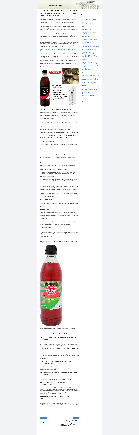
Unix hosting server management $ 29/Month (55, 10)
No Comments (42, 423)
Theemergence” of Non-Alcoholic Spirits (89, 56)
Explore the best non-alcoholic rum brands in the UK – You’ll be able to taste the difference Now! (90, 75)
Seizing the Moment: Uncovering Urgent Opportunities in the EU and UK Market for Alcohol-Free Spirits (90, 79)
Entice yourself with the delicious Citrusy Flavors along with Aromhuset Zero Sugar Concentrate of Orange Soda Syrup (89, 54)
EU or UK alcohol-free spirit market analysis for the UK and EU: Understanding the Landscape (90, 95)
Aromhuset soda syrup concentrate (48, 410)
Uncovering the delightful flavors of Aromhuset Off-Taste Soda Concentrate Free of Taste (90, 25)
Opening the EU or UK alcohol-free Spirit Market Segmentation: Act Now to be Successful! (89, 84)
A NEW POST (84, 99)
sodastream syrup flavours (59, 410)
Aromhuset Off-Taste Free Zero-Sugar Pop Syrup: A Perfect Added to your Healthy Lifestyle (90, 39)
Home (41, 10)
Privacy (69, 10)
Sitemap (75, 10)
